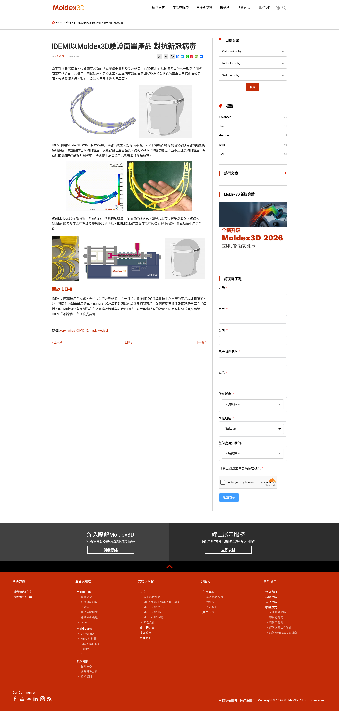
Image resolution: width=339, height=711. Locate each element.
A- (159, 56)
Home (59, 22)
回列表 (129, 342)
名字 (222, 309)
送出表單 (229, 497)
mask (93, 330)
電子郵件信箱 (228, 351)
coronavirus (67, 330)
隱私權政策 (253, 468)
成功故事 (59, 56)
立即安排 (228, 550)
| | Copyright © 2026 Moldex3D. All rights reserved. (274, 700)
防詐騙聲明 (247, 700)
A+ (172, 56)
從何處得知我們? (230, 443)
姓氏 (222, 288)
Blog (68, 22)
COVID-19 (82, 330)
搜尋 (252, 87)
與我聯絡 (111, 550)
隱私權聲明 (229, 700)
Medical (103, 330)
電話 (222, 373)
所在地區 (225, 418)
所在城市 (225, 394)
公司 (222, 330)
